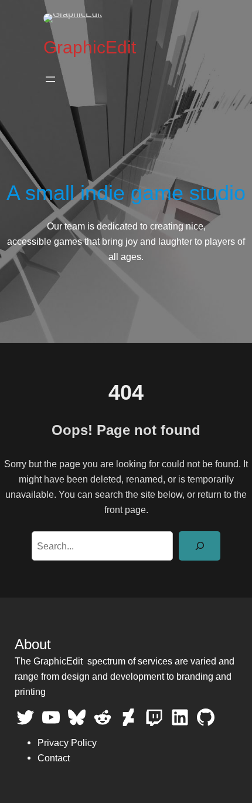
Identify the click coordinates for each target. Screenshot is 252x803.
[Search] (199, 546)
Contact (54, 758)
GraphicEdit (89, 47)
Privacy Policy (67, 742)
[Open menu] (50, 79)
